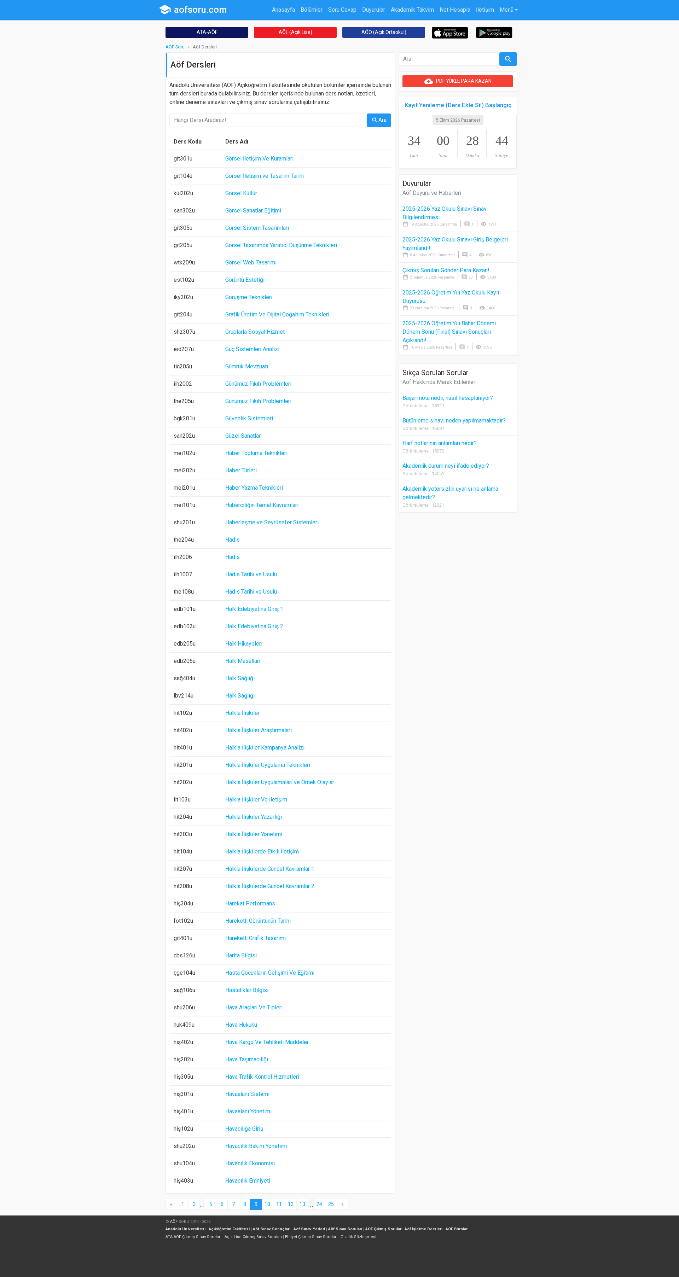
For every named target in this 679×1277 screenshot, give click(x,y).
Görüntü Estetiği (245, 279)
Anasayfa (283, 9)
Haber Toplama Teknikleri (256, 453)
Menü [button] (506, 9)
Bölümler (312, 9)
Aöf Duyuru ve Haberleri (431, 192)
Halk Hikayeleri (243, 643)
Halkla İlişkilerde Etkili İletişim (262, 851)
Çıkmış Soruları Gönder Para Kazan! (445, 270)
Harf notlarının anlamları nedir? (439, 443)
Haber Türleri (241, 470)
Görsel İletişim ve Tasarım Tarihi (264, 176)
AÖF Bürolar (457, 1229)
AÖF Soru (175, 46)
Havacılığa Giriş (244, 1128)
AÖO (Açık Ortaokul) (383, 32)
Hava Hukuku (241, 1024)
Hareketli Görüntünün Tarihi (258, 920)
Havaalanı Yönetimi (248, 1111)
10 (267, 1204)
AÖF (174, 1221)
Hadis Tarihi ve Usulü (251, 574)
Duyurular (373, 9)
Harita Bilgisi (241, 955)
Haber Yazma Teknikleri (254, 487)
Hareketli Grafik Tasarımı (255, 938)
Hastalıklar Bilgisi (246, 990)
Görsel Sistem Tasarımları (257, 228)
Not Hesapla (455, 9)
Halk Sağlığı (240, 678)
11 (279, 1204)
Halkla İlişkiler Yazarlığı (253, 817)
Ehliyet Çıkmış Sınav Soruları (311, 1237)
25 (331, 1204)
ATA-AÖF (207, 32)
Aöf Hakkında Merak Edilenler (438, 382)
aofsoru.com (192, 9)
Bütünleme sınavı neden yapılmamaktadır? (454, 420)
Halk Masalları (242, 661)
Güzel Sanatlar (243, 435)
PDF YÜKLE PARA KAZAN (458, 81)
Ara (379, 120)
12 (291, 1204)
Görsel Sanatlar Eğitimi (253, 210)
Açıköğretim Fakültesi (229, 1229)
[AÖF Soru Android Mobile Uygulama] (494, 32)
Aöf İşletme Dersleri (423, 1229)
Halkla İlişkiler (242, 713)
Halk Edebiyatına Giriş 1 (254, 609)
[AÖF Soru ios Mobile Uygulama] (450, 32)
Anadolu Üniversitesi (185, 1229)
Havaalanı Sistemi (247, 1094)
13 (302, 1204)
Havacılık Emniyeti (247, 1180)
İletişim (485, 9)
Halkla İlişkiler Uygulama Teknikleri (267, 765)
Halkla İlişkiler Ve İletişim (256, 799)
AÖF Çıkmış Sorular (383, 1229)
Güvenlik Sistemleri (249, 418)
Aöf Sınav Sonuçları (271, 1229)
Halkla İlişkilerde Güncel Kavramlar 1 (269, 868)
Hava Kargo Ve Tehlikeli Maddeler (267, 1042)
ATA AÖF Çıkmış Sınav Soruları (193, 1237)
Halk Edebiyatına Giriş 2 (254, 626)
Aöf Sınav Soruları (345, 1229)
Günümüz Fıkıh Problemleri (258, 383)
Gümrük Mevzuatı (246, 366)
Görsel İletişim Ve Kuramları (259, 158)
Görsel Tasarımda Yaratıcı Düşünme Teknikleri (281, 245)
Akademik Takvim (412, 9)
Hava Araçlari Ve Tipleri (254, 1007)
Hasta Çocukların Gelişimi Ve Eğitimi (269, 972)
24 (319, 1204)
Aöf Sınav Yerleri (309, 1229)
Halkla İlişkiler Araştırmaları (258, 730)
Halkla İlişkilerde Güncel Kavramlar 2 (269, 886)
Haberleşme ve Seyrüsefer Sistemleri (272, 522)
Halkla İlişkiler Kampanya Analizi (264, 747)
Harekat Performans (250, 903)
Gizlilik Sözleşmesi (358, 1237)
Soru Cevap (342, 9)
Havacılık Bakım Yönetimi (256, 1146)
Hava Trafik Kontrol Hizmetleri (262, 1076)
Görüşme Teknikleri (248, 297)
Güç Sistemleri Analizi (252, 349)
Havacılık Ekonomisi (250, 1163)
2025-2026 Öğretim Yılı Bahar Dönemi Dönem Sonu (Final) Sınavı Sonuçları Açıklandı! (449, 332)
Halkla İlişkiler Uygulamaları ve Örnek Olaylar (279, 782)
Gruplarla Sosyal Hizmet (255, 331)
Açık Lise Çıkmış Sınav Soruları (253, 1237)
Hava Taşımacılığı (246, 1059)
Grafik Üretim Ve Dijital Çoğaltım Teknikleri (277, 314)
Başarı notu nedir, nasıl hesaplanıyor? (447, 398)
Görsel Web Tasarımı (251, 262)
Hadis (232, 539)
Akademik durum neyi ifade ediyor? (445, 465)
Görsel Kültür (241, 193)
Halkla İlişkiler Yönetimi (253, 834)
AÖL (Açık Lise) (295, 32)
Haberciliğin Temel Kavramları (261, 505)
